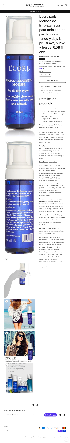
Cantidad (41, 71)
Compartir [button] (44, 267)
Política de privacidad (60, 436)
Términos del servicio (36, 437)
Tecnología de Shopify (34, 436)
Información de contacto (59, 437)
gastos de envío (56, 61)
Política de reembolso (47, 436)
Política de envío (47, 437)
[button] (3, 5)
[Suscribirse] (33, 415)
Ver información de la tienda (49, 93)
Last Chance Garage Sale (22, 436)
